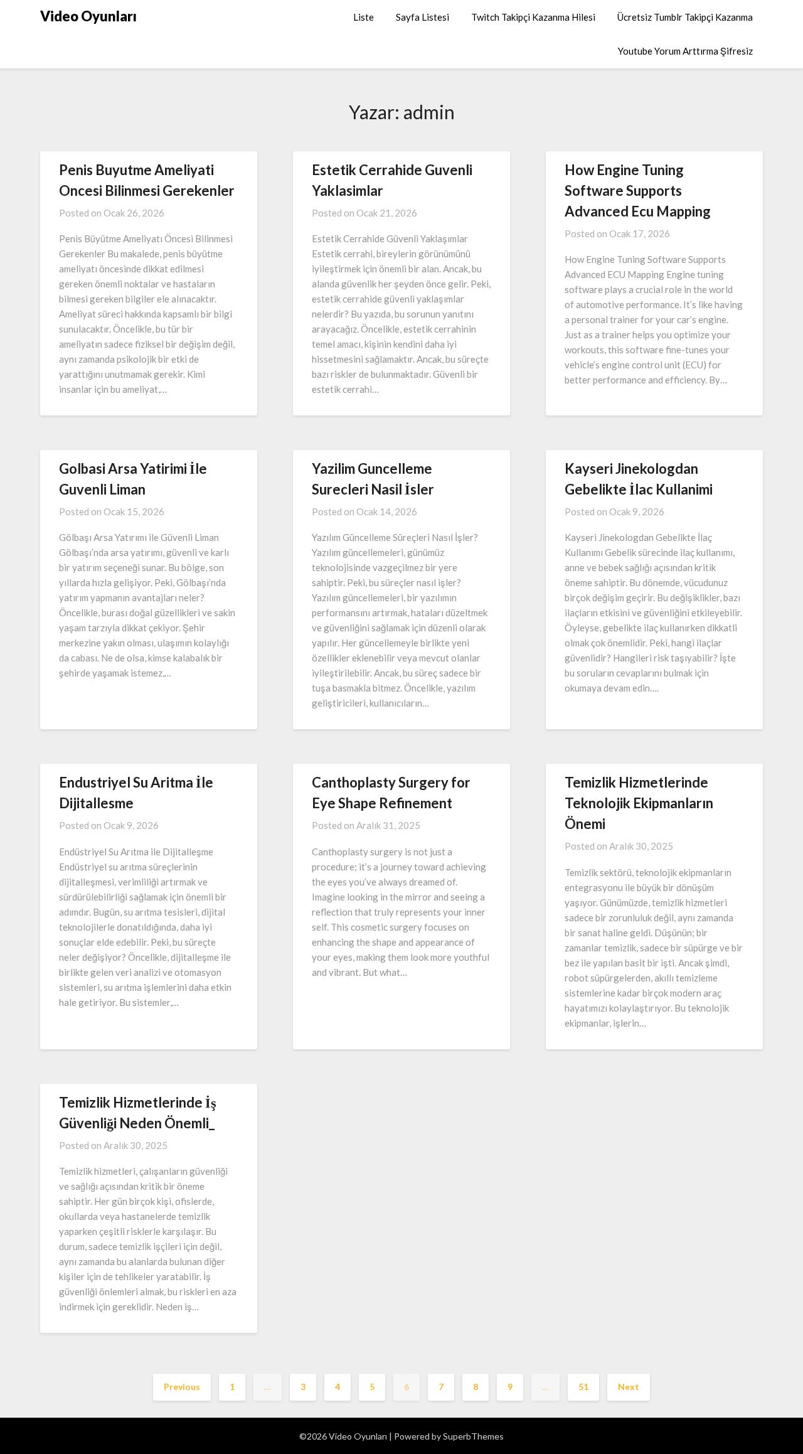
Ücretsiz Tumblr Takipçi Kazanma (685, 17)
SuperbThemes (473, 1436)
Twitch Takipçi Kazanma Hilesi (533, 17)
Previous (182, 1386)
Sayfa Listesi (422, 17)
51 (583, 1386)
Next (628, 1386)
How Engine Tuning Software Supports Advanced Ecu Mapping (638, 190)
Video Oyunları (88, 16)
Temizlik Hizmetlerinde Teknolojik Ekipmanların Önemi (639, 803)
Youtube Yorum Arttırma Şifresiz (685, 50)
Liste (363, 17)
